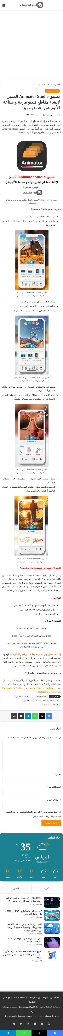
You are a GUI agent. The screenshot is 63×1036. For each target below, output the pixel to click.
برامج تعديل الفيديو (22, 696)
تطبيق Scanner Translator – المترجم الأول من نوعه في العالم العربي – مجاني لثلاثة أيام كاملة (22, 954)
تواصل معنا (38, 1016)
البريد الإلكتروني (53, 787)
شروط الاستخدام (52, 1016)
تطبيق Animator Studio (50, 700)
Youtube (49, 688)
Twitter (20, 688)
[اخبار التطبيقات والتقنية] (31, 5)
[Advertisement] (31, 46)
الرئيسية (54, 84)
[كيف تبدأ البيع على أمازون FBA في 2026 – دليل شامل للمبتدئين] (52, 915)
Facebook (7, 688)
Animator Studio (40, 696)
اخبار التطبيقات (43, 84)
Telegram (56, 692)
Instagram (43, 692)
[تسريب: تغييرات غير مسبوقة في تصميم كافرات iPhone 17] (52, 942)
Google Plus (35, 688)
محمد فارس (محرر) (50, 115)
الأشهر (16, 888)
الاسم (58, 774)
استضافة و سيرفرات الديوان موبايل (18, 1016)
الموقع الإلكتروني (54, 799)
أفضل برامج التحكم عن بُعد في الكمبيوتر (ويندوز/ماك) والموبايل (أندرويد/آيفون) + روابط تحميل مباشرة (24, 927)
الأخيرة (47, 888)
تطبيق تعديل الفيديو (30, 700)
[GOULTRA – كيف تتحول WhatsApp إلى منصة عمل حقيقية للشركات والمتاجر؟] (52, 902)
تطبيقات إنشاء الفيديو (51, 704)
